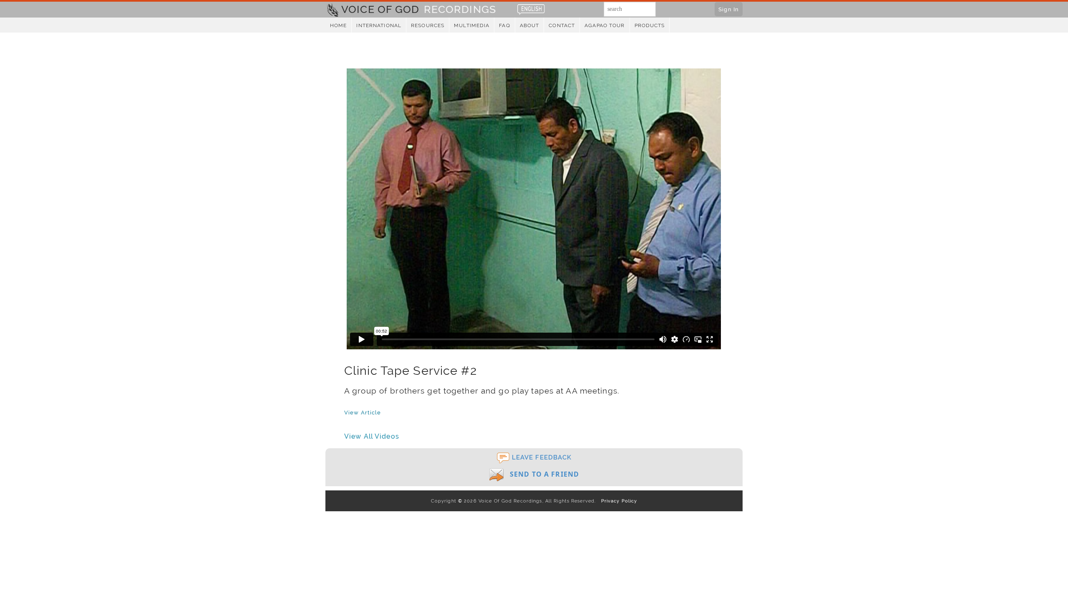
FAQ (504, 25)
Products (650, 25)
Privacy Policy (617, 500)
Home (338, 25)
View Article (362, 412)
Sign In (728, 9)
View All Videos (371, 436)
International (378, 25)
